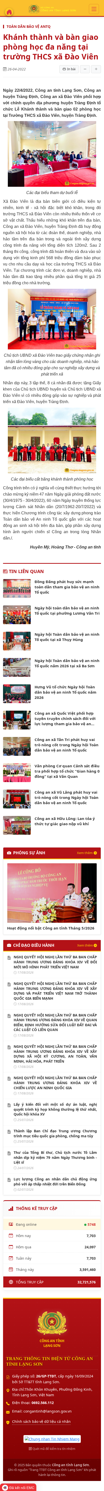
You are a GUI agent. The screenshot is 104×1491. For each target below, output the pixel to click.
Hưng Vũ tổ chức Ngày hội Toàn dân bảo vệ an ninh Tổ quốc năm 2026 (65, 692)
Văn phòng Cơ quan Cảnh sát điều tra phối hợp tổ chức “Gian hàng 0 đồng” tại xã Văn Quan (67, 771)
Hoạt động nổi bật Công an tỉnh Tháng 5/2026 (50, 927)
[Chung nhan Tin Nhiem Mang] (52, 1438)
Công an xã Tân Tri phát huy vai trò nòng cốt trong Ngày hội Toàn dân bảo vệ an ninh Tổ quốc (66, 745)
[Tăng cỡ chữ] (96, 69)
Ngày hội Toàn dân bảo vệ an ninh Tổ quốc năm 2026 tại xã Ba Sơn (67, 663)
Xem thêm (85, 853)
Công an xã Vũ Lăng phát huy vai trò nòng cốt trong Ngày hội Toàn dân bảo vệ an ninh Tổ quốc (66, 797)
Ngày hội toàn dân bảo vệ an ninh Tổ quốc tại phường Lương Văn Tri (67, 610)
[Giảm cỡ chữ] (85, 69)
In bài (71, 69)
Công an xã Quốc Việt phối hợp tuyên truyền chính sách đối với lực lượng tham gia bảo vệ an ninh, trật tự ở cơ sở (65, 718)
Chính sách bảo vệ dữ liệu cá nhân (41, 1421)
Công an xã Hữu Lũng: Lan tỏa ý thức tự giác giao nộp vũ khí (65, 821)
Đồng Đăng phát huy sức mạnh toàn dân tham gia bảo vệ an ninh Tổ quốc (67, 587)
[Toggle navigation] (94, 9)
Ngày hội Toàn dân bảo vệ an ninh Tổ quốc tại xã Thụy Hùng (67, 637)
